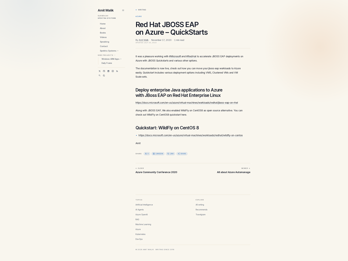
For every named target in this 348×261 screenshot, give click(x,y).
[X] (100, 71)
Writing (141, 10)
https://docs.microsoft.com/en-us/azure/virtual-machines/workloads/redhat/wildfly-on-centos (191, 135)
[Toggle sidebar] (123, 10)
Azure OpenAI (142, 214)
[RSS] (117, 71)
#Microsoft (175, 56)
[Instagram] (113, 71)
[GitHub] (104, 71)
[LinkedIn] (108, 71)
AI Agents (140, 210)
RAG (137, 219)
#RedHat (191, 56)
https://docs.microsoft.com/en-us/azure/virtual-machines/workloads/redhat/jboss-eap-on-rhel (187, 102)
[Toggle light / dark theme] (104, 75)
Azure (139, 16)
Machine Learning (143, 224)
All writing (200, 205)
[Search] (100, 75)
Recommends (201, 210)
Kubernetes (140, 234)
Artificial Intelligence (144, 205)
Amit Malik (143, 40)
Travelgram (201, 214)
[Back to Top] (341, 257)
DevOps (139, 239)
